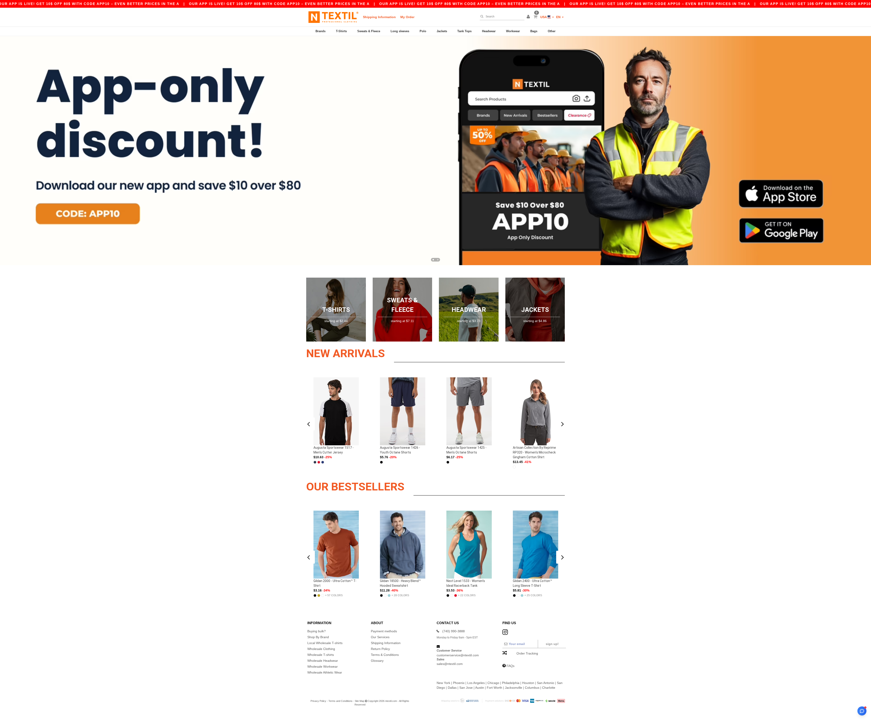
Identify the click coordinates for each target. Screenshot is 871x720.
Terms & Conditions (385, 655)
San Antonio (545, 683)
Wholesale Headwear (322, 660)
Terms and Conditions (340, 701)
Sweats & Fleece (368, 31)
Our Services (380, 637)
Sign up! (552, 644)
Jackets (442, 31)
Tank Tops (464, 31)
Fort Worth (494, 687)
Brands (320, 31)
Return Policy (380, 649)
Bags (533, 31)
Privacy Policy (318, 701)
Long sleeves (400, 31)
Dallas (452, 687)
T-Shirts (341, 31)
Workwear (513, 31)
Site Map (359, 701)
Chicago (493, 683)
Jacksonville (513, 687)
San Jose (466, 687)
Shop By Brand (318, 637)
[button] (529, 17)
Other (551, 31)
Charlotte (548, 687)
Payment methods (384, 631)
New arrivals (345, 353)
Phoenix (459, 683)
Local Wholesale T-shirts (325, 643)
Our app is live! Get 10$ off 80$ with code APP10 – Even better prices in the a (279, 4)
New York (443, 683)
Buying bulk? (316, 631)
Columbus (532, 687)
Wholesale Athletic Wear (324, 672)
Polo (423, 31)
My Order (407, 17)
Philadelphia (510, 683)
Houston (528, 683)
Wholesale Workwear (322, 666)
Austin (479, 687)
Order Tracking (527, 653)
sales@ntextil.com (450, 664)
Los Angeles (476, 683)
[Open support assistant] (861, 710)
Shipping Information (379, 17)
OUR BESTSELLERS (355, 486)
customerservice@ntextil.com (458, 655)
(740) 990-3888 (453, 631)
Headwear (489, 31)
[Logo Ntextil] (333, 17)
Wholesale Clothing (321, 649)
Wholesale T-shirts (320, 655)
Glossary (377, 660)
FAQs (510, 666)
